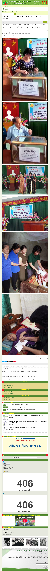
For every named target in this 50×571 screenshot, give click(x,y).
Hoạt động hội (25, 381)
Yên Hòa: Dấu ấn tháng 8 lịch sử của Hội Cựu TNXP (13, 368)
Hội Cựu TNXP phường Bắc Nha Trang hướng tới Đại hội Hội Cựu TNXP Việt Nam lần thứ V (20, 373)
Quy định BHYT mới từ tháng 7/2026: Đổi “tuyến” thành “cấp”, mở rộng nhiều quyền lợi (26, 415)
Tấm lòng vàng (25, 389)
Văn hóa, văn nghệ (8, 387)
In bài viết (45, 22)
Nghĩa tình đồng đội (8, 385)
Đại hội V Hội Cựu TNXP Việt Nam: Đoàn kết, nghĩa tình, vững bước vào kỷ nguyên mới (20, 371)
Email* (46, 562)
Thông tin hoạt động (9, 383)
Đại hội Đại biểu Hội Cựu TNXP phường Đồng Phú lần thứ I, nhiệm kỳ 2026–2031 (18, 366)
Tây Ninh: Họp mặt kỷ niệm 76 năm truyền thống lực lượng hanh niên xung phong (18, 379)
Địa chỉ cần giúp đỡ (8, 393)
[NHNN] (19, 448)
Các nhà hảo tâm (8, 391)
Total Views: (5, 534)
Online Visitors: (6, 529)
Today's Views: (6, 531)
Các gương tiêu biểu (9, 397)
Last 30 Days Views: (7, 532)
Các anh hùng (7, 399)
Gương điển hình (25, 395)
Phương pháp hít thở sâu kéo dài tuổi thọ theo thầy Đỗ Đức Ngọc (22, 427)
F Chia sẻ (4, 361)
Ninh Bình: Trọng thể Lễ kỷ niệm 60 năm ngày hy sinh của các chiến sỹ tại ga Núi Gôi (19, 376)
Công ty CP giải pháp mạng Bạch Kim (40, 568)
